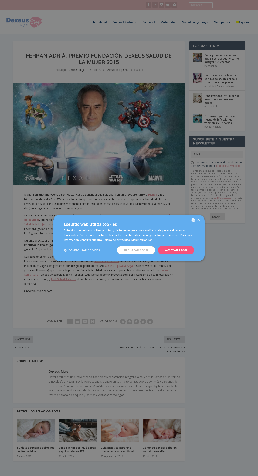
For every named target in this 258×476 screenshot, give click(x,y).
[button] (82, 250)
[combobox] (193, 220)
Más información (141, 240)
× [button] (198, 220)
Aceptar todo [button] (176, 250)
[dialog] (129, 238)
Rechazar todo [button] (136, 250)
